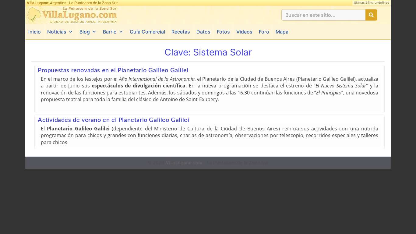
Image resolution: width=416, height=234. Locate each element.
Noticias (56, 32)
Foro (264, 32)
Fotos (223, 32)
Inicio (34, 32)
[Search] (371, 14)
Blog (84, 32)
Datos (203, 32)
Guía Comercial (147, 32)
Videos (244, 32)
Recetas (180, 32)
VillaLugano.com (184, 162)
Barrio (110, 32)
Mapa (282, 32)
